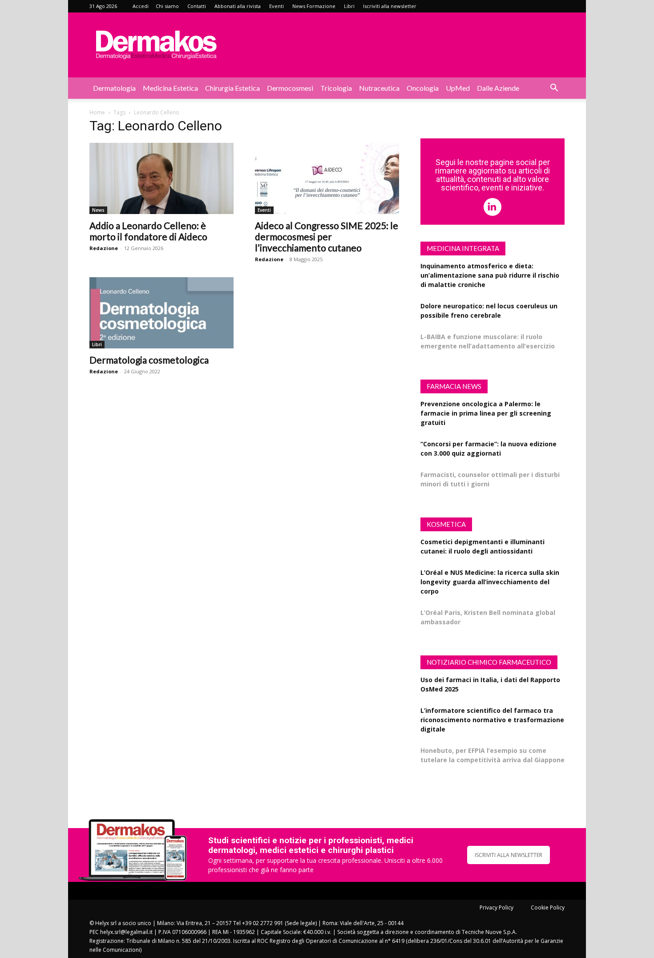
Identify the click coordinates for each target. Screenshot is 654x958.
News (98, 210)
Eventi (276, 6)
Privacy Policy (496, 907)
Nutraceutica (379, 88)
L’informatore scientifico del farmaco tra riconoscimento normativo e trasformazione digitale (492, 719)
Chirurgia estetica (232, 88)
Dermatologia (114, 88)
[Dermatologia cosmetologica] (161, 312)
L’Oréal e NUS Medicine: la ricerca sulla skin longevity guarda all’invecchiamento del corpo (489, 581)
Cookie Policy (548, 907)
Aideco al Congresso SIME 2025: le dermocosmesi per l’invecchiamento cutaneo (326, 236)
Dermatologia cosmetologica (149, 359)
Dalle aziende (498, 88)
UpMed (458, 88)
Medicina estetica (170, 88)
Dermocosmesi (290, 88)
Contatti (196, 6)
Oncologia (423, 88)
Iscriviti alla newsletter (389, 6)
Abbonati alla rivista (237, 6)
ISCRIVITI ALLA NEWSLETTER (508, 855)
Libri (349, 6)
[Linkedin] (492, 207)
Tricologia (336, 88)
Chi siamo (167, 6)
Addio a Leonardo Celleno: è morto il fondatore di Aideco (148, 231)
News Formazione (313, 6)
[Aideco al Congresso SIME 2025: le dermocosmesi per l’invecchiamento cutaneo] (327, 178)
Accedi (141, 6)
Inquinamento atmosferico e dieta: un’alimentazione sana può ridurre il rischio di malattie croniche (489, 275)
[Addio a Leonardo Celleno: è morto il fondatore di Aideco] (161, 178)
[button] (554, 89)
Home (97, 112)
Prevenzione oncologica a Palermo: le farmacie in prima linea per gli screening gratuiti (485, 413)
